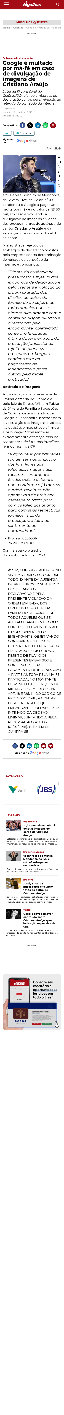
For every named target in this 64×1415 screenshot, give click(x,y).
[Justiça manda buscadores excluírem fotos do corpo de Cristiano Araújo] (14, 886)
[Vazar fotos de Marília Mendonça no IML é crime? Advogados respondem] (14, 859)
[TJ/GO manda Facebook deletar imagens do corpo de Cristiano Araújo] (14, 828)
